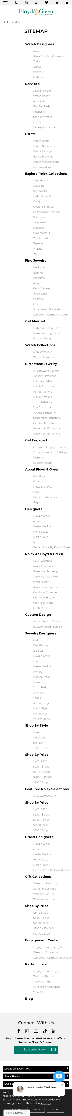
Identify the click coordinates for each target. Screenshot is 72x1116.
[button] (36, 2)
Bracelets (39, 277)
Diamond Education (45, 952)
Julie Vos (38, 692)
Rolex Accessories (44, 566)
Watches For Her (43, 894)
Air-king (37, 248)
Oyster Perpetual (43, 206)
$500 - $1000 (41, 766)
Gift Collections (38, 877)
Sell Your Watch (42, 117)
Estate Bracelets (43, 156)
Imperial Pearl (41, 677)
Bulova (37, 66)
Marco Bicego (41, 703)
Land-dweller (41, 180)
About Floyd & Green (42, 469)
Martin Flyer (40, 537)
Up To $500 (40, 761)
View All (38, 992)
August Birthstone (44, 412)
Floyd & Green (42, 516)
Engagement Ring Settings (50, 452)
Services (32, 84)
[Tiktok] (45, 1030)
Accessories (40, 293)
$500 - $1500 (41, 814)
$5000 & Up (40, 782)
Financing (39, 111)
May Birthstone (42, 397)
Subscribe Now (34, 1049)
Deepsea (38, 227)
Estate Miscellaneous (46, 161)
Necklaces (39, 267)
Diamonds (39, 457)
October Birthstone (45, 423)
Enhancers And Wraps (46, 986)
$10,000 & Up (41, 933)
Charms (38, 298)
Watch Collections (40, 345)
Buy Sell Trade (41, 106)
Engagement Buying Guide (50, 947)
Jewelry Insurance (44, 127)
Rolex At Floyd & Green (44, 554)
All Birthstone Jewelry (46, 370)
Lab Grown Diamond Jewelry (51, 314)
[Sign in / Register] (67, 2)
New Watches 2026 (45, 796)
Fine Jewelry (35, 261)
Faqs (36, 502)
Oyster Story (41, 581)
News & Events (42, 486)
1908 (36, 254)
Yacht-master (41, 238)
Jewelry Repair (42, 90)
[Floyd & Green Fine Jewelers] (36, 11)
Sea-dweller (40, 222)
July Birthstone (42, 407)
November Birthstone (46, 428)
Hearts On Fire (42, 526)
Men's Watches (42, 352)
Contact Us (40, 481)
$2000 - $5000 (42, 777)
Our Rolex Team (43, 602)
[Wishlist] (47, 2)
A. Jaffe (37, 521)
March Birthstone (44, 386)
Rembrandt (40, 713)
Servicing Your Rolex (45, 576)
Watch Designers (39, 44)
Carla (36, 640)
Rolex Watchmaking (45, 571)
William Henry (41, 718)
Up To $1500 (40, 912)
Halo (36, 732)
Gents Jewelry (42, 288)
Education (39, 122)
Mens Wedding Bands (46, 333)
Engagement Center (42, 940)
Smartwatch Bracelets (46, 309)
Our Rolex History (44, 597)
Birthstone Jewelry (41, 364)
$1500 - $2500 (42, 819)
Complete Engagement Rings (51, 447)
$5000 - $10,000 (43, 928)
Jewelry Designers (40, 633)
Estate (30, 134)
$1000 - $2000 (42, 772)
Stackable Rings (43, 981)
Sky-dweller (40, 191)
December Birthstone (46, 433)
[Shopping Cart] (57, 2)
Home (5, 22)
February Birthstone (45, 381)
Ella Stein (38, 650)
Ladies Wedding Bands (47, 328)
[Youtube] (36, 1030)
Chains (37, 304)
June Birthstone (43, 402)
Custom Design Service (47, 626)
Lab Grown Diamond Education (52, 957)
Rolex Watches (42, 560)
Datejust (38, 201)
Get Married (35, 321)
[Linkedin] (53, 1030)
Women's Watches (44, 357)
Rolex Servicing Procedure (49, 587)
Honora (37, 671)
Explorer (38, 243)
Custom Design (42, 338)
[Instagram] (27, 1030)
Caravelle (38, 72)
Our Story (39, 476)
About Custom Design (47, 621)
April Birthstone (42, 391)
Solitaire (38, 742)
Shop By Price (36, 755)
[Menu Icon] (5, 2)
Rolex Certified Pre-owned (49, 56)
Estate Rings (41, 140)
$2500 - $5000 (42, 825)
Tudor (36, 61)
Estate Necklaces (44, 146)
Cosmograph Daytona (46, 212)
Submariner (40, 217)
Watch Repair (41, 96)
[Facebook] (18, 1030)
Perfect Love (36, 964)
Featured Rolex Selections (47, 789)
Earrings (38, 272)
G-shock (38, 77)
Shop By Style (36, 725)
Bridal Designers (39, 837)
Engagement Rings (45, 971)
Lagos (37, 697)
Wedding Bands (43, 976)
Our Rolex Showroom (46, 592)
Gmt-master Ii (42, 233)
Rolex (36, 51)
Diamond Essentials (45, 883)
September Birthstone (47, 417)
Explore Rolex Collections (46, 174)
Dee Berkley (40, 645)
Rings (36, 283)
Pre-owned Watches (45, 167)
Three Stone (40, 748)
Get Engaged (36, 440)
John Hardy (40, 687)
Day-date (39, 185)
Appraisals (39, 101)
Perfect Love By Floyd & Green (52, 547)
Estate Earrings (42, 151)
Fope (36, 661)
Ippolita (37, 682)
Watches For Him (44, 899)
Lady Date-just (42, 196)
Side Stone (39, 737)
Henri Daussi (41, 531)
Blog (36, 492)
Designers (33, 509)
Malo (36, 542)
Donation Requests (45, 497)
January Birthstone (44, 376)
